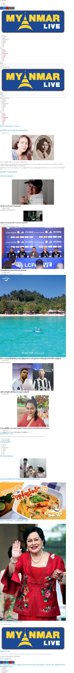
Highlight (4, 36)
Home (3, 35)
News (3, 38)
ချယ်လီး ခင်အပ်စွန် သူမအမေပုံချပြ (14, 130)
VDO (3, 45)
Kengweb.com (6, 666)
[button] (33, 48)
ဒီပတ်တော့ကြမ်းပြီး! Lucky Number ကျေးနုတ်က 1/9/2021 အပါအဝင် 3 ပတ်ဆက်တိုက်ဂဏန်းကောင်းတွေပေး (24, 428)
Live (3, 46)
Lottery (3, 42)
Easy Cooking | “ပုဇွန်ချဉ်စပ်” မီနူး (14, 520)
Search (1, 63)
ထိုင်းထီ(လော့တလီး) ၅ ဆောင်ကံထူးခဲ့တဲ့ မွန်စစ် (10, 206)
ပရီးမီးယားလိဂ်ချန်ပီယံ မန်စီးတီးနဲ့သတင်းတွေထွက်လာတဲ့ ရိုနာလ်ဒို (14, 392)
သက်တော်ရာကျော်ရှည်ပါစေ (11, 621)
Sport (3, 43)
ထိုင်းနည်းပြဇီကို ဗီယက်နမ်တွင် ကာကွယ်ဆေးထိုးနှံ (19, 478)
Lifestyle (4, 41)
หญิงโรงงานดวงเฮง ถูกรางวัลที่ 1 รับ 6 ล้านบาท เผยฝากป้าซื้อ (14, 223)
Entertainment (5, 39)
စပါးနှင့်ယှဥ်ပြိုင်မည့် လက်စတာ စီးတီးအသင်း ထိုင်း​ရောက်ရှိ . (13, 270)
